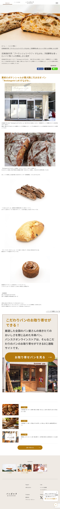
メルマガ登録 (51, 499)
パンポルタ (11, 494)
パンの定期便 (17, 2)
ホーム (3, 46)
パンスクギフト (43, 489)
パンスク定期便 (43, 487)
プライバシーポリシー (30, 499)
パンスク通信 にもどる (53, 311)
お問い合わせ (28, 487)
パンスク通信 (11, 46)
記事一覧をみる (30, 447)
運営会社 (27, 497)
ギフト (26, 2)
